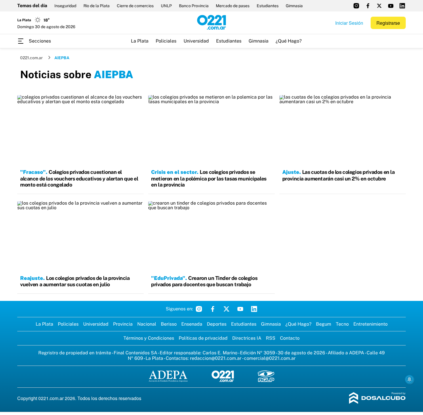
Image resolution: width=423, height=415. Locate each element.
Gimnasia (294, 5)
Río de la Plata (96, 5)
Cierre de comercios (135, 5)
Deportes (216, 324)
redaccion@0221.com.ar (215, 358)
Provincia (123, 324)
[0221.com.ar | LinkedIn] (402, 5)
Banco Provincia (194, 5)
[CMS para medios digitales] (377, 398)
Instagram (198, 309)
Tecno (342, 324)
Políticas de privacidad (203, 338)
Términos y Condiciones (148, 338)
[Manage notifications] (409, 379)
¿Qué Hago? (289, 41)
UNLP (166, 5)
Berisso (169, 324)
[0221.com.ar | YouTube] (390, 5)
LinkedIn (254, 309)
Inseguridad (65, 5)
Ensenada (191, 324)
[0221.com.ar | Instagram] (356, 5)
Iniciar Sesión (349, 23)
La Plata (139, 41)
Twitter (226, 309)
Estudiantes (268, 5)
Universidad (196, 41)
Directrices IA (246, 338)
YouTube (240, 309)
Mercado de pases (232, 5)
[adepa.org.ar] (168, 376)
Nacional (146, 324)
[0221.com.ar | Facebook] (367, 5)
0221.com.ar (31, 57)
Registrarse (388, 23)
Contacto (290, 338)
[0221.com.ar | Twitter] (379, 5)
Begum (323, 324)
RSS (270, 338)
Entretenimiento (370, 324)
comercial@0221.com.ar (270, 358)
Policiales (166, 41)
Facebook (212, 309)
